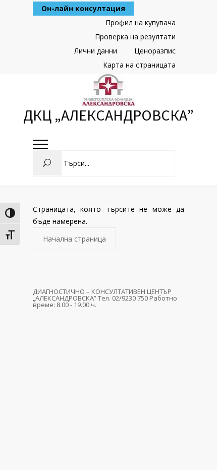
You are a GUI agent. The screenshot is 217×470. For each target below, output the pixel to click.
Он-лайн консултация (83, 8)
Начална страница (74, 239)
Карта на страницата (139, 65)
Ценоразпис (155, 50)
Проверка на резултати (135, 36)
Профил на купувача (140, 22)
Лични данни (95, 50)
